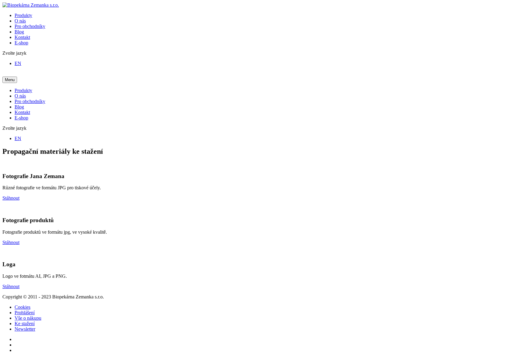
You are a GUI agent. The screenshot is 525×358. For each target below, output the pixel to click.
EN (18, 63)
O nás (20, 20)
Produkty (23, 15)
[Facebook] (16, 339)
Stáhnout (10, 198)
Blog (19, 31)
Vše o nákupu (28, 318)
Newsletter (25, 329)
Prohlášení (25, 312)
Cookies (22, 307)
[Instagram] (16, 344)
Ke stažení (25, 323)
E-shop (21, 42)
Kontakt (22, 37)
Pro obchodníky (30, 26)
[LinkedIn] (16, 350)
